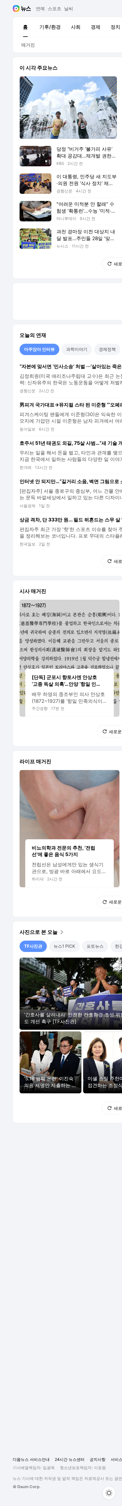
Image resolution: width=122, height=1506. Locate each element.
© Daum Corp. (27, 1486)
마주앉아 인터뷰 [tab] (39, 349)
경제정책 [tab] (107, 349)
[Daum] (17, 8)
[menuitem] (25, 27)
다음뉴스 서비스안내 (31, 1459)
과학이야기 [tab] (76, 349)
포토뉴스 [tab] (95, 946)
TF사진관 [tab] (33, 946)
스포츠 (54, 8)
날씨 (68, 8)
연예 (40, 8)
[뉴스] (26, 8)
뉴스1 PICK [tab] (64, 946)
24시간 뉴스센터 (70, 1459)
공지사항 (98, 1459)
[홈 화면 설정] (109, 1493)
